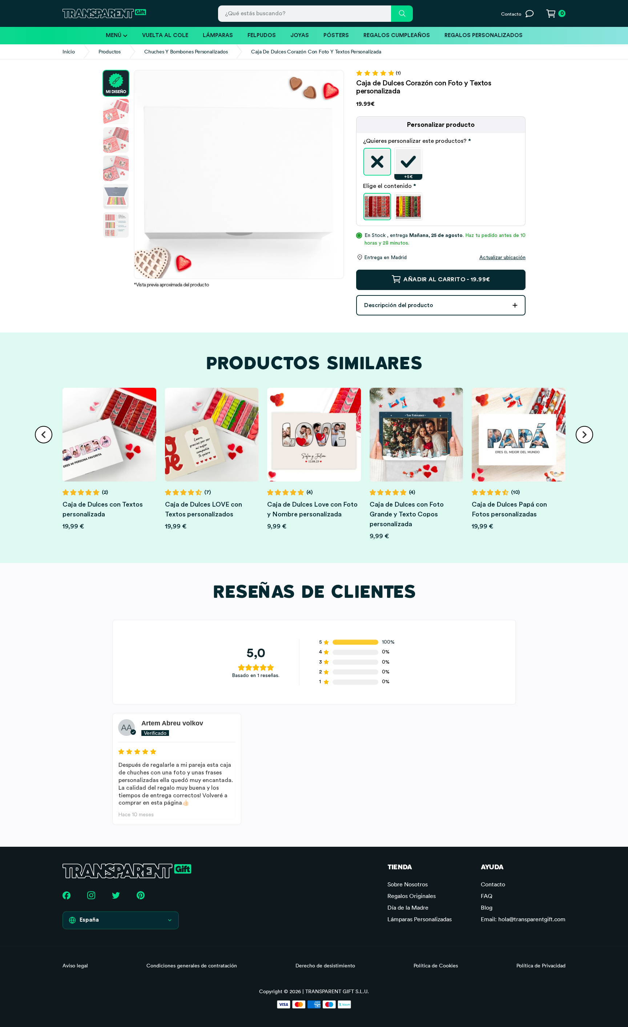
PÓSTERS (336, 35)
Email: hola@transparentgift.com (523, 919)
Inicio (69, 51)
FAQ (486, 895)
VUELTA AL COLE (165, 35)
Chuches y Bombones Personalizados (186, 51)
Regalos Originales (411, 895)
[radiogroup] (441, 162)
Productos (109, 51)
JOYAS (299, 35)
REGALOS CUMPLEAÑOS (396, 35)
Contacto (493, 884)
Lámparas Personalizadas (419, 919)
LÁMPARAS (218, 35)
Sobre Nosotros (407, 884)
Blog (486, 907)
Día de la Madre (407, 907)
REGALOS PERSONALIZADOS (483, 35)
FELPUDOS (261, 35)
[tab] (441, 141)
